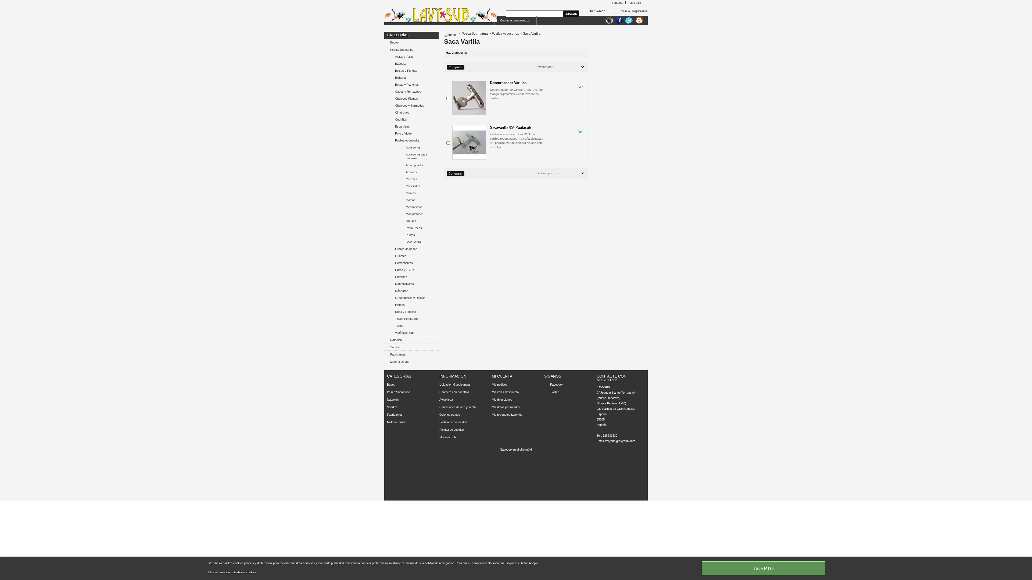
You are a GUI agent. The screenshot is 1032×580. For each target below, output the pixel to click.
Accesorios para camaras (416, 156)
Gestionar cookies (244, 572)
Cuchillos (401, 119)
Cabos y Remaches (408, 91)
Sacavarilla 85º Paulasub (510, 127)
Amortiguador (414, 165)
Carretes (411, 179)
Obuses (411, 221)
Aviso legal (446, 399)
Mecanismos (414, 207)
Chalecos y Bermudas (409, 105)
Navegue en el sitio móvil (516, 449)
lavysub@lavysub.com (620, 441)
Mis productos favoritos (507, 414)
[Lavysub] (440, 15)
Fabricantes (398, 354)
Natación (396, 340)
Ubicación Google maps (455, 384)
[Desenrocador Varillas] (469, 98)
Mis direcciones (502, 399)
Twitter (554, 392)
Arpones (411, 172)
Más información (219, 572)
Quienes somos (449, 414)
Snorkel (395, 347)
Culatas (411, 193)
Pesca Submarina (401, 49)
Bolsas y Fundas (406, 70)
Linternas (401, 276)
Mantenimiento (404, 283)
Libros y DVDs (404, 269)
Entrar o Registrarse (633, 11)
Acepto (764, 568)
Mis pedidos (499, 384)
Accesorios (413, 147)
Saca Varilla (413, 242)
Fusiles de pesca (406, 249)
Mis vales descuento (505, 392)
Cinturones (402, 112)
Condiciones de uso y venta (457, 407)
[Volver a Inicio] (450, 33)
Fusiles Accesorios (407, 140)
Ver (580, 87)
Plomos (400, 304)
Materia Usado (399, 361)
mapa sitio (634, 2)
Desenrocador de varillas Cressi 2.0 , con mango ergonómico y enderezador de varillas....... (517, 94)
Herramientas (404, 262)
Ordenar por (544, 66)
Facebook (556, 384)
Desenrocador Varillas (508, 83)
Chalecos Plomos (406, 98)
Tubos (399, 325)
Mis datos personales (506, 407)
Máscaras (401, 290)
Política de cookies (451, 429)
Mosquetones (415, 214)
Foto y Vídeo (403, 133)
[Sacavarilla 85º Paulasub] (469, 143)
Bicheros (401, 77)
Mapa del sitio (448, 437)
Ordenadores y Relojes (410, 297)
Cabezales (413, 186)
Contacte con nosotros (515, 20)
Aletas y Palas (404, 56)
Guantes (400, 256)
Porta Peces (414, 228)
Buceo (394, 42)
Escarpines (402, 126)
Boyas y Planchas (407, 84)
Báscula (400, 63)
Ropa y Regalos (405, 311)
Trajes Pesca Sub (406, 318)
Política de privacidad (453, 422)
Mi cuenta (502, 376)
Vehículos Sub (404, 332)
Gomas (410, 200)
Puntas (410, 235)
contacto (617, 2)
